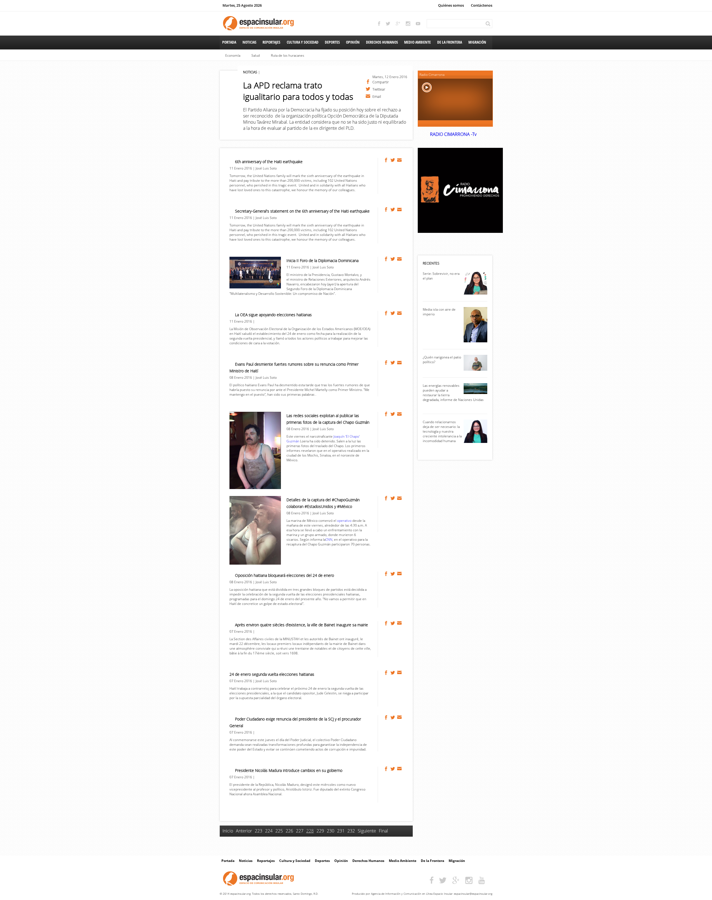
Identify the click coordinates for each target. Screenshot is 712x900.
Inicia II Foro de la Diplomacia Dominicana (322, 260)
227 (299, 831)
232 (351, 831)
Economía (232, 55)
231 (341, 831)
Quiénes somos (451, 5)
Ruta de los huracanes (287, 55)
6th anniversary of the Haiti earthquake (269, 161)
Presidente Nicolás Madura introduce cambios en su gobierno (288, 770)
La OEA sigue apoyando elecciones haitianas (273, 314)
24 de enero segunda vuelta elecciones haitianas (271, 674)
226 (289, 831)
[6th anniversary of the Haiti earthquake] (386, 160)
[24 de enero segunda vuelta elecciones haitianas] (386, 672)
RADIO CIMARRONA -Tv (453, 134)
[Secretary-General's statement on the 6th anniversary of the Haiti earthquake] (386, 209)
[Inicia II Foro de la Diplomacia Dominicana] (386, 259)
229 (320, 831)
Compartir (380, 81)
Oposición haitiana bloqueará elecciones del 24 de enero (284, 575)
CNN (328, 539)
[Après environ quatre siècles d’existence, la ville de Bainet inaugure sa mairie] (386, 623)
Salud (255, 55)
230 (330, 831)
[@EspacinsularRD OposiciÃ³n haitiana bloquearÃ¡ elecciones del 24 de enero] (393, 574)
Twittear (378, 89)
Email (376, 96)
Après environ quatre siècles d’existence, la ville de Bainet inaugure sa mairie (301, 624)
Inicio (227, 831)
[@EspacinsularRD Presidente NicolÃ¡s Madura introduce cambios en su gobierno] (393, 769)
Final (383, 831)
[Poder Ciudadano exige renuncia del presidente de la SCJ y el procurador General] (386, 717)
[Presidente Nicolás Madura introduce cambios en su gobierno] (386, 769)
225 (279, 831)
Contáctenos (481, 5)
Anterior (244, 831)
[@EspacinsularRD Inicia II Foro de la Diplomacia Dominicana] (393, 259)
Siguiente (367, 831)
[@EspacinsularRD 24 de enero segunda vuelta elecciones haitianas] (393, 672)
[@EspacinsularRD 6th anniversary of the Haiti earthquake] (393, 160)
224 (269, 831)
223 (258, 831)
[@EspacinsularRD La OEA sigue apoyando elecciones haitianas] (393, 313)
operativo (344, 520)
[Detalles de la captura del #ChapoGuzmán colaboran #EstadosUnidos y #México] (386, 498)
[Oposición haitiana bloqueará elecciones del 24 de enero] (386, 574)
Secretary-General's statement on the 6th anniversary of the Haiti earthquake (302, 211)
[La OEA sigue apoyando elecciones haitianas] (386, 313)
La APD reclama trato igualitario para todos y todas (298, 90)
